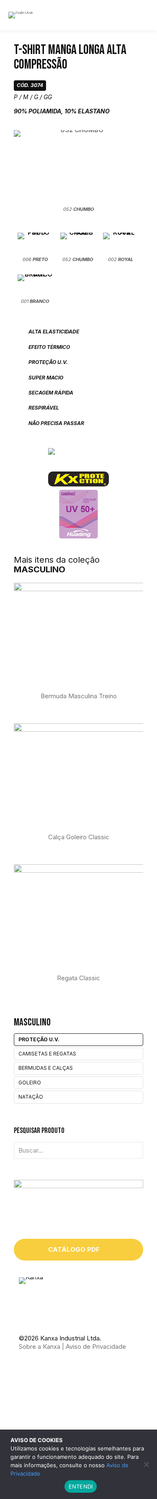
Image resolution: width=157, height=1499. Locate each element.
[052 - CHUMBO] (78, 167)
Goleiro (29, 1082)
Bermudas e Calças (45, 1068)
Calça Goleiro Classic (78, 837)
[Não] (146, 1464)
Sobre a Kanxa (39, 1346)
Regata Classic (78, 978)
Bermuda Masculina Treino (79, 696)
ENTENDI (81, 1486)
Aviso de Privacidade (96, 1346)
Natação (30, 1097)
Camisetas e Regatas (47, 1054)
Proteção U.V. (38, 1039)
